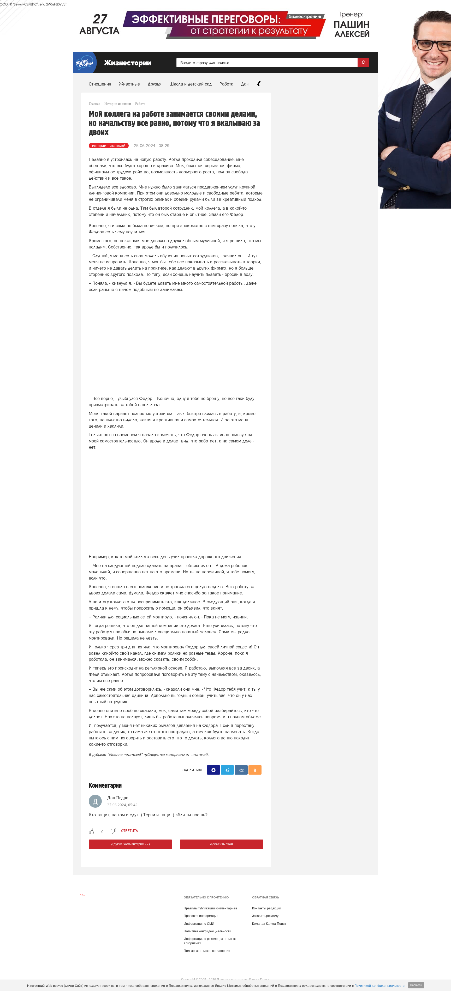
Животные (129, 84)
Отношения (100, 84)
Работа (226, 84)
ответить (129, 831)
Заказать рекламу (265, 916)
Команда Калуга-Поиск (269, 924)
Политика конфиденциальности (207, 931)
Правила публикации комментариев (210, 908)
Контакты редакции (266, 908)
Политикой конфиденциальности (379, 986)
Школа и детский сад (190, 84)
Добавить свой (221, 844)
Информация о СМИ (199, 924)
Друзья (155, 84)
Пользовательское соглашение (207, 951)
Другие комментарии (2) (130, 844)
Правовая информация (201, 916)
